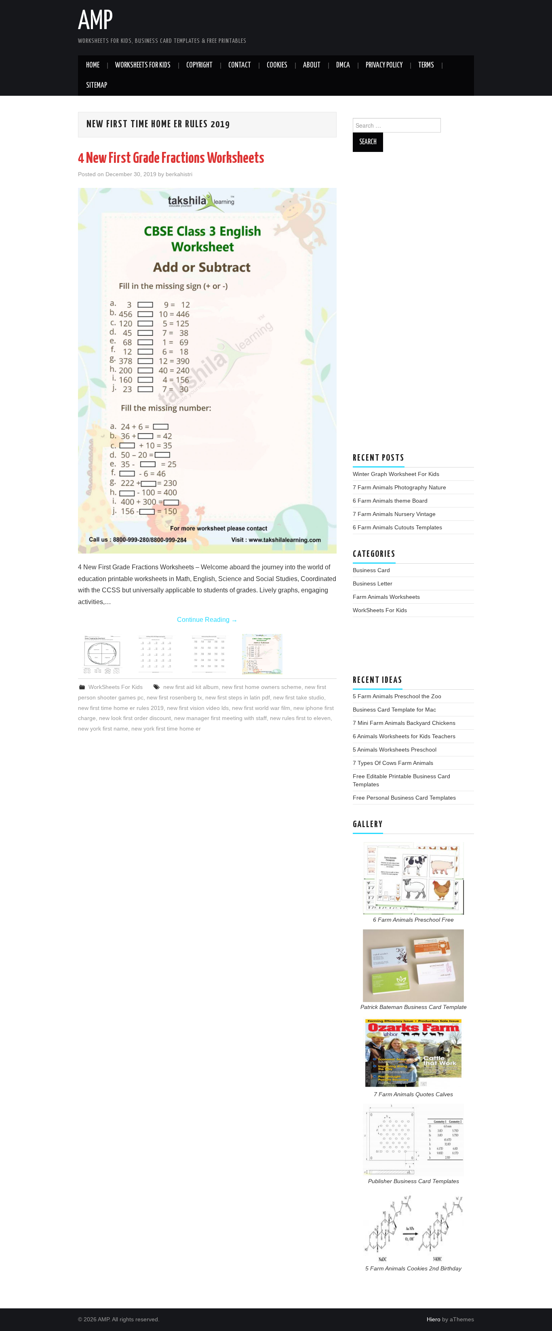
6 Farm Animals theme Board (390, 500)
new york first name (103, 728)
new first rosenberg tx (174, 697)
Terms (426, 65)
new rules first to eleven (300, 718)
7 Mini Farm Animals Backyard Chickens (404, 723)
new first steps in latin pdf (237, 697)
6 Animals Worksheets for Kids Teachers (404, 736)
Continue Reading (207, 619)
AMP (95, 22)
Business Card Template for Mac (394, 709)
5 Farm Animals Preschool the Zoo (397, 696)
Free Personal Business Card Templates (404, 797)
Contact (239, 65)
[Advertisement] (413, 306)
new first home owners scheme (261, 687)
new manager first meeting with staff (220, 718)
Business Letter (372, 583)
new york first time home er (166, 728)
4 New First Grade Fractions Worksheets (171, 159)
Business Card (371, 570)
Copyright (199, 65)
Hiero (433, 1319)
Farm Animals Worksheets (386, 597)
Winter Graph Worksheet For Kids (396, 474)
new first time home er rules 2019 (121, 708)
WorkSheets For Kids (143, 65)
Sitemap (96, 85)
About (311, 65)
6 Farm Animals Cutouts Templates (397, 527)
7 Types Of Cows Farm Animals (393, 763)
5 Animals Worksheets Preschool (394, 749)
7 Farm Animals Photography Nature (399, 487)
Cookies (277, 65)
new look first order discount (135, 718)
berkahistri (179, 174)
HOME (92, 65)
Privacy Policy (384, 65)
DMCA (343, 65)
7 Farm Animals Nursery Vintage (394, 514)
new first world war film (261, 708)
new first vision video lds (198, 708)
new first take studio (298, 697)
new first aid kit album (191, 687)
